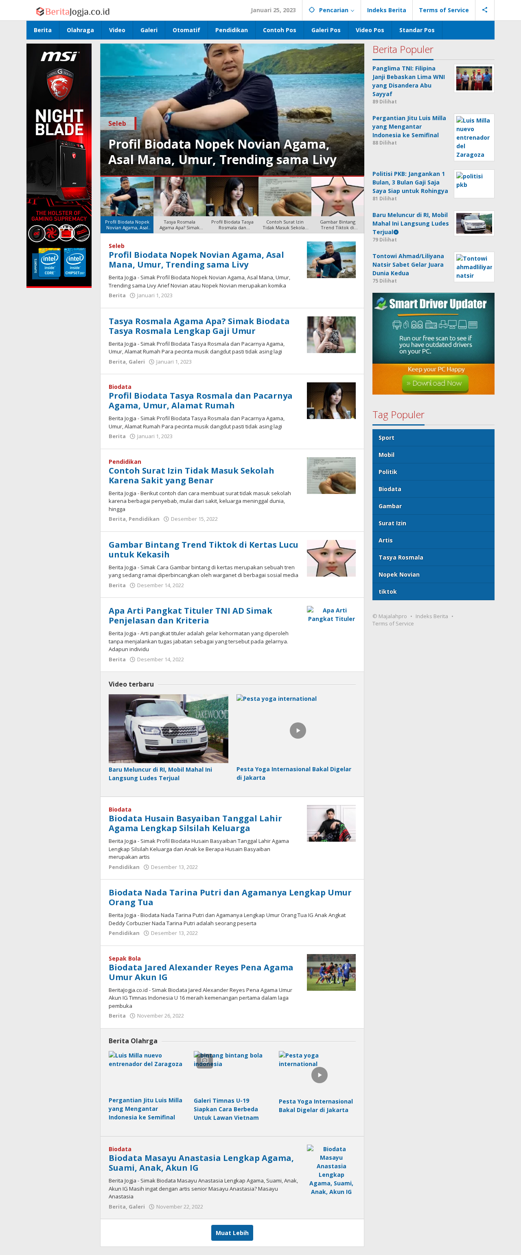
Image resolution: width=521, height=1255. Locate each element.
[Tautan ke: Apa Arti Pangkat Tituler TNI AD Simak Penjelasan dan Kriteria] (331, 614)
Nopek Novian (399, 574)
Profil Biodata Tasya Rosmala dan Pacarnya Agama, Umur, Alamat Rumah (201, 400)
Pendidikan (125, 461)
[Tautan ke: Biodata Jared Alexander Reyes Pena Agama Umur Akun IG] (331, 972)
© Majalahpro (389, 616)
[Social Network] (485, 10)
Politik (388, 472)
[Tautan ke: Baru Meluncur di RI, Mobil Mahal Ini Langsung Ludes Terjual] (168, 728)
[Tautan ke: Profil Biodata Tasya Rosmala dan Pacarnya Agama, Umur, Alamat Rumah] (331, 400)
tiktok (388, 591)
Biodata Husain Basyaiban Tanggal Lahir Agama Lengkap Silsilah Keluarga (195, 823)
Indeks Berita (432, 616)
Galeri (137, 361)
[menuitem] (127, 205)
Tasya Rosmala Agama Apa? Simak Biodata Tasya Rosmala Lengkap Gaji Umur (199, 326)
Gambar (390, 506)
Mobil (386, 455)
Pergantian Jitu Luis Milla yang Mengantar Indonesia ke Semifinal (145, 1108)
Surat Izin (392, 523)
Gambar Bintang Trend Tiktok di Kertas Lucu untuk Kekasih (203, 549)
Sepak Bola (125, 958)
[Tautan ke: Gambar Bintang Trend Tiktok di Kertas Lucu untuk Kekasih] (331, 558)
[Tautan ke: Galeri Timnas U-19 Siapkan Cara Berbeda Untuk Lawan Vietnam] (232, 1072)
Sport (386, 437)
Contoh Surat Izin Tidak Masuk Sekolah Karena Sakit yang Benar (191, 475)
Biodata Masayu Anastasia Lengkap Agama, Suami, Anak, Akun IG (201, 1162)
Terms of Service (393, 623)
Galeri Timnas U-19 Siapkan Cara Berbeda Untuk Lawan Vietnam (226, 1109)
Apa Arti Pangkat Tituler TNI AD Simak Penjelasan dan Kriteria (190, 615)
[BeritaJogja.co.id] (70, 10)
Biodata (120, 387)
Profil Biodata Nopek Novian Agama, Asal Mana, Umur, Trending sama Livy (222, 152)
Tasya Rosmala (401, 557)
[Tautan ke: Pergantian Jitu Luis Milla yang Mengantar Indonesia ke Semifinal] (147, 1072)
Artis (386, 540)
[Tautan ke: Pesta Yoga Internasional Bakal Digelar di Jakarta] (296, 728)
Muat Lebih (232, 1233)
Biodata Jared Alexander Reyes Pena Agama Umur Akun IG (201, 972)
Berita (117, 295)
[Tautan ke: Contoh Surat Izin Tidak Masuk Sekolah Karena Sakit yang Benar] (331, 475)
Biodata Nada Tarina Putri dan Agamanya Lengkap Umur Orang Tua (230, 897)
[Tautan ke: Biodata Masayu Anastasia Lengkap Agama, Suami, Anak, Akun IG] (331, 1170)
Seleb (117, 123)
